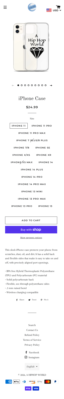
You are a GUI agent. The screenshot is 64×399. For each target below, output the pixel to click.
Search (32, 325)
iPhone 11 (19, 125)
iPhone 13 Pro (21, 206)
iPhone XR (44, 155)
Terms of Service (32, 339)
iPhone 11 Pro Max (32, 133)
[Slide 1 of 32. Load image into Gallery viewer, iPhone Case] (18, 85)
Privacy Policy (32, 344)
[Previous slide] (13, 85)
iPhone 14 (46, 162)
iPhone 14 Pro (31, 176)
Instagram (33, 357)
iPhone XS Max (22, 162)
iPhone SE (42, 147)
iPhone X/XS (21, 155)
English (30, 366)
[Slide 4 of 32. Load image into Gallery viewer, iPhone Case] (28, 85)
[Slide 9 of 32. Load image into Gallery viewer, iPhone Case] (45, 85)
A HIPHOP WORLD (36, 374)
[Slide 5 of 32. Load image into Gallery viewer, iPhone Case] (32, 85)
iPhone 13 (45, 206)
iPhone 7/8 (21, 147)
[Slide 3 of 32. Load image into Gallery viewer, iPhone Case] (25, 85)
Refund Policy (32, 334)
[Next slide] (51, 85)
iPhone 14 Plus (32, 169)
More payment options (31, 237)
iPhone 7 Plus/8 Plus (32, 140)
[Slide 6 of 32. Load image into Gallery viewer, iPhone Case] (35, 85)
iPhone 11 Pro (42, 125)
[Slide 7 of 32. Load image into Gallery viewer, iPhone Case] (39, 85)
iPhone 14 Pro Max (32, 184)
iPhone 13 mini (31, 191)
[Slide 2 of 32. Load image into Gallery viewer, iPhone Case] (22, 85)
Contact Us (32, 330)
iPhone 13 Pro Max (32, 198)
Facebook (33, 352)
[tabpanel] (32, 45)
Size (32, 118)
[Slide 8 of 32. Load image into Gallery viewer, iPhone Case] (42, 85)
